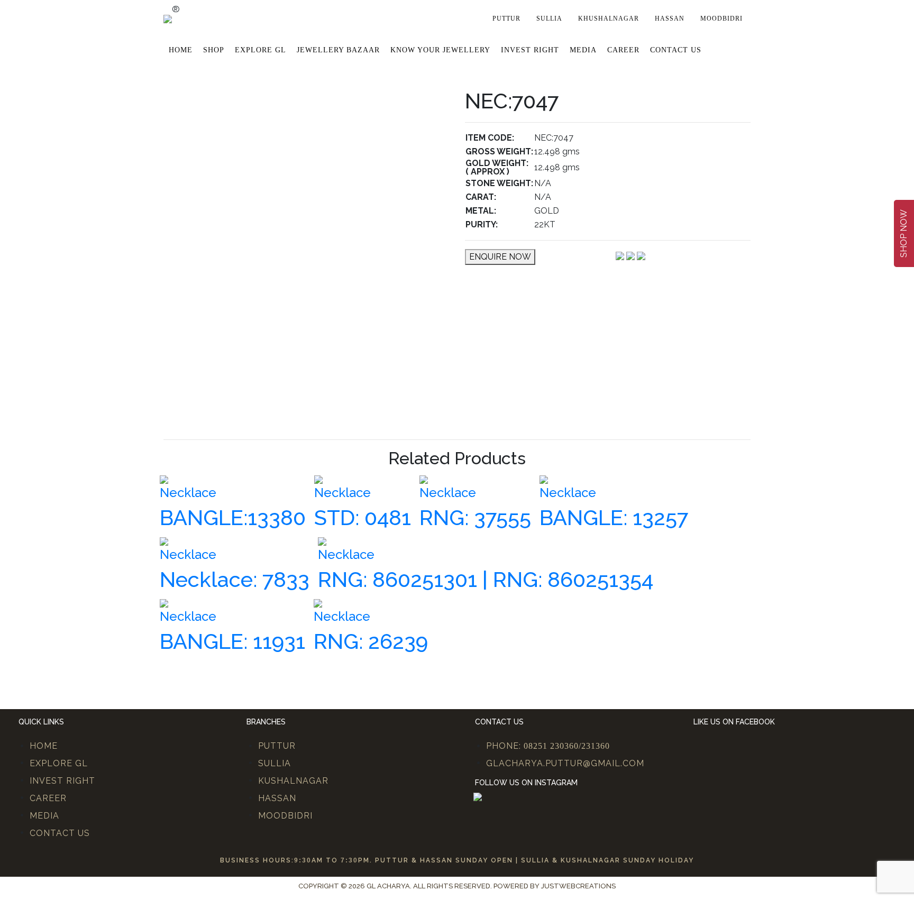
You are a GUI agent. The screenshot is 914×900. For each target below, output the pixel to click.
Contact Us (675, 50)
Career (623, 50)
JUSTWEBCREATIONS (578, 886)
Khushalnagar (608, 18)
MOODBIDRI (285, 816)
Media (583, 50)
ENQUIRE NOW (500, 257)
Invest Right (530, 50)
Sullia (549, 18)
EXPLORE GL (260, 50)
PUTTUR (277, 746)
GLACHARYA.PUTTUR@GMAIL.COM (565, 763)
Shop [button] (213, 50)
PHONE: (548, 746)
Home (181, 50)
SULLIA (274, 763)
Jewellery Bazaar (338, 50)
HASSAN (277, 798)
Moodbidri (721, 18)
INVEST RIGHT (62, 781)
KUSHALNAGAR (293, 781)
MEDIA (44, 816)
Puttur (506, 18)
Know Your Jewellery (440, 50)
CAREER (48, 798)
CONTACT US (60, 833)
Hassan (669, 18)
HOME (44, 746)
